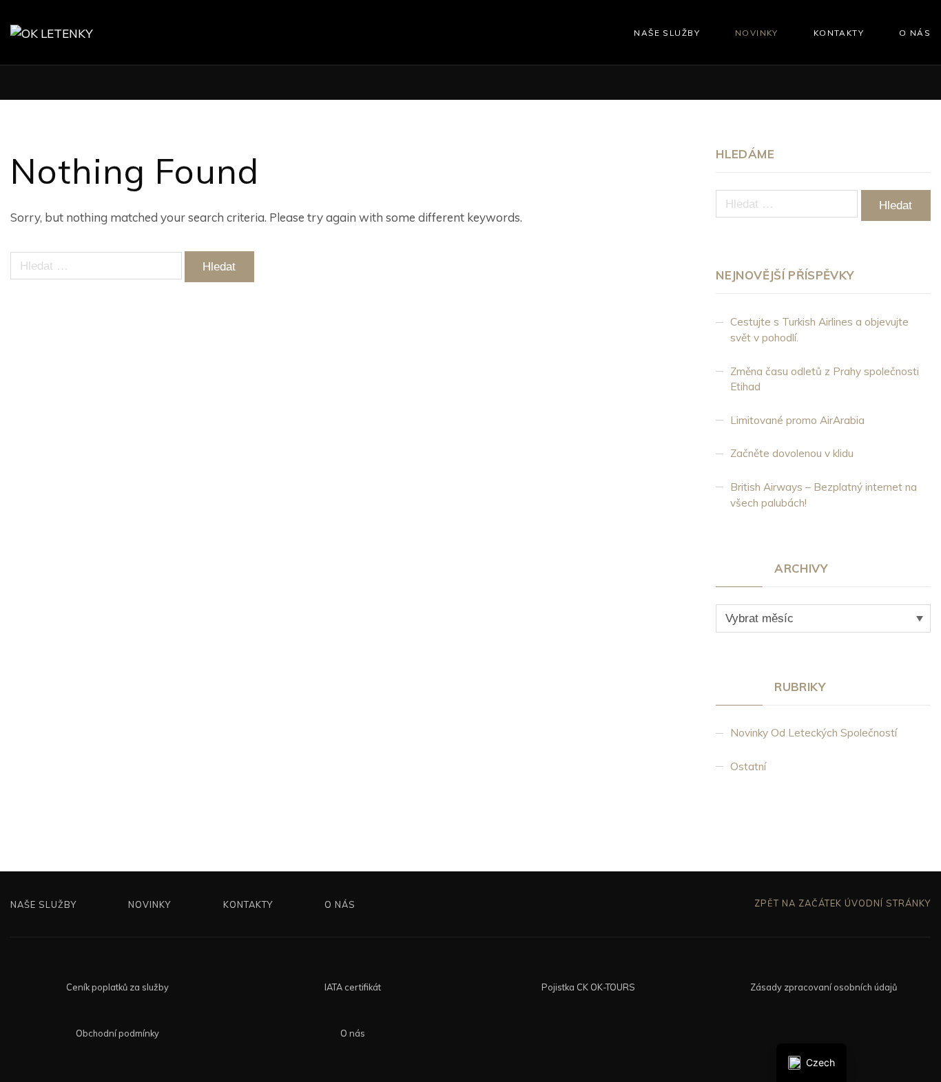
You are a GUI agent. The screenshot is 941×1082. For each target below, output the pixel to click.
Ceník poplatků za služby (117, 987)
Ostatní (748, 766)
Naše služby (666, 33)
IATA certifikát (352, 987)
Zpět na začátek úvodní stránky (841, 903)
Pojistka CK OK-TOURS (588, 987)
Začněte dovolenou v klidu (792, 453)
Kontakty (839, 33)
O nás (915, 33)
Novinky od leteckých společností (813, 732)
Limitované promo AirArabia (797, 420)
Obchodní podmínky (117, 1033)
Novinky (756, 33)
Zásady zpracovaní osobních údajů (823, 987)
